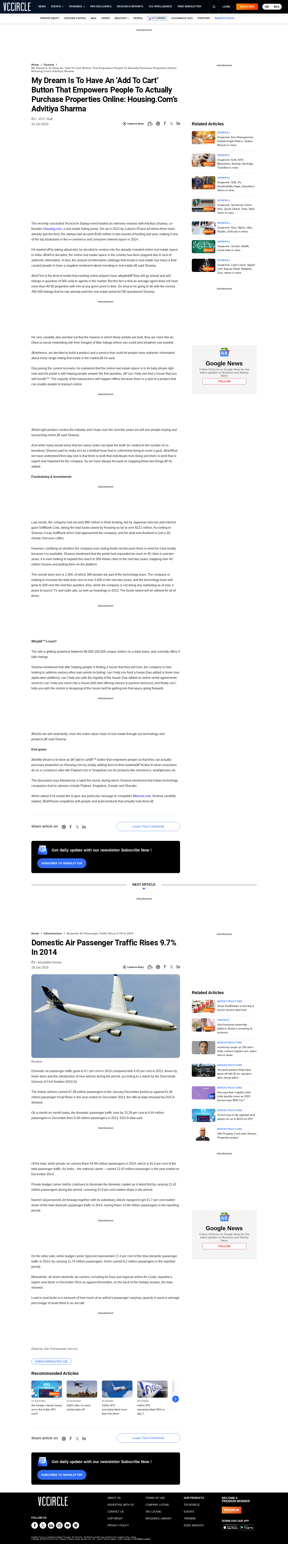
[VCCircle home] (17, 6)
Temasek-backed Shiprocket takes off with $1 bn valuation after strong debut (234, 1073)
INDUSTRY (121, 18)
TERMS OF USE (155, 1497)
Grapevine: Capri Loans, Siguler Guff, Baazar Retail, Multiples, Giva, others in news (236, 268)
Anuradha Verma (49, 962)
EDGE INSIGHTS (194, 1525)
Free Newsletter (189, 6)
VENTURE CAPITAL (75, 18)
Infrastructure (53, 933)
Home (35, 64)
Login (226, 6)
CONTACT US (116, 1511)
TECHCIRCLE (192, 1504)
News (42, 6)
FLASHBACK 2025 (182, 18)
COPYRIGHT (115, 1518)
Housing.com (52, 228)
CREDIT (105, 18)
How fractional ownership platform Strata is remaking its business (235, 1028)
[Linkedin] (178, 124)
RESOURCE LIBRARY (159, 1518)
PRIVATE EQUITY (49, 18)
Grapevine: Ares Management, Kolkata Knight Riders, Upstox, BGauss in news (235, 141)
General (49, 64)
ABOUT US (114, 1497)
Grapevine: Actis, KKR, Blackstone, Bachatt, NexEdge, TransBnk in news (235, 163)
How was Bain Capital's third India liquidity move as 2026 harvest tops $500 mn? (234, 1096)
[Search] (214, 6)
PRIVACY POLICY (118, 1525)
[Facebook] (165, 124)
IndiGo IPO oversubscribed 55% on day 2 (151, 1409)
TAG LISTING (153, 1511)
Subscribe (247, 6)
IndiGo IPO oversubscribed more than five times (114, 1409)
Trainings (75, 6)
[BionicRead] (150, 124)
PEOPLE (138, 18)
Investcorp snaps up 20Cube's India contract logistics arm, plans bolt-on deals (237, 1051)
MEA (276, 6)
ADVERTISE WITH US (121, 1504)
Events (56, 6)
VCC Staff (45, 119)
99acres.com (142, 796)
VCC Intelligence (160, 6)
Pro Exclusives (100, 6)
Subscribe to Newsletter (61, 863)
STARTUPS (203, 18)
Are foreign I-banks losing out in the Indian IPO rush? (46, 1409)
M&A (93, 18)
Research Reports (130, 6)
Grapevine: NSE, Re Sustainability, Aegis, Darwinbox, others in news (236, 186)
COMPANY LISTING (157, 1504)
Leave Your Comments (148, 826)
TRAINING (190, 1518)
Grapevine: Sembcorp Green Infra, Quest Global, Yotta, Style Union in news (235, 208)
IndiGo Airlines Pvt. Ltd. (51, 1361)
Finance (223, 1020)
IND (267, 6)
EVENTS (189, 1511)
